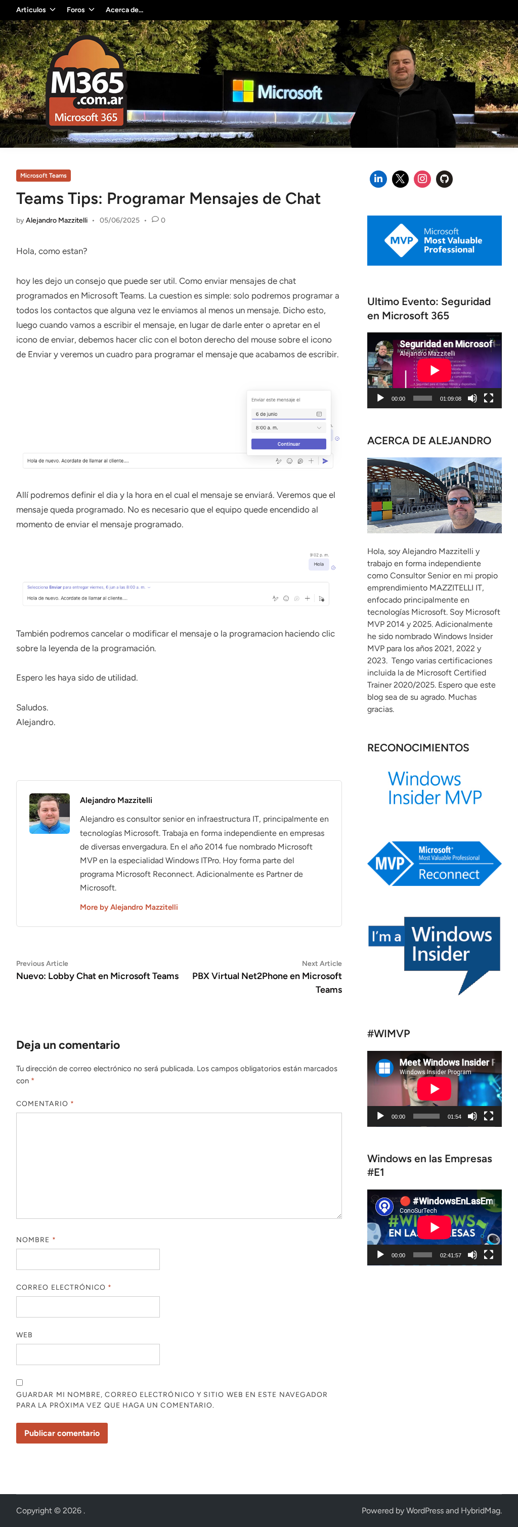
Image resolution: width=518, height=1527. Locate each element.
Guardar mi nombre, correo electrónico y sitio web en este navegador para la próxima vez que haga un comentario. (172, 1400)
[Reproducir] (380, 398)
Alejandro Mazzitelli (57, 220)
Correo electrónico (64, 1287)
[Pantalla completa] (489, 398)
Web (24, 1335)
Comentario (45, 1103)
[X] (401, 179)
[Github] (445, 179)
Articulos (31, 10)
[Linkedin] (378, 179)
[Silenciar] (472, 398)
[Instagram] (422, 179)
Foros (76, 10)
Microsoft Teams (43, 175)
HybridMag (480, 1510)
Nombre (36, 1240)
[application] (434, 370)
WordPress (425, 1510)
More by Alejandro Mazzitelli (129, 907)
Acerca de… (124, 10)
